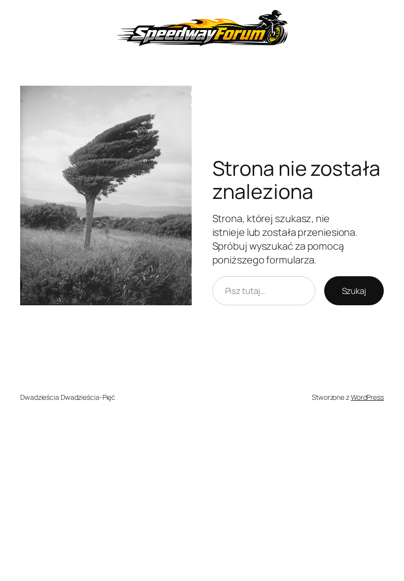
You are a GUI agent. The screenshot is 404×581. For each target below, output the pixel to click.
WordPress (367, 397)
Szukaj (354, 290)
